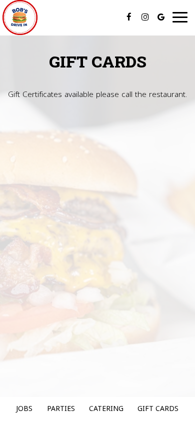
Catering (106, 409)
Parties (61, 409)
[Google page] (161, 17)
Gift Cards (158, 409)
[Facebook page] (129, 17)
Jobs (24, 409)
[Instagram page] (145, 17)
